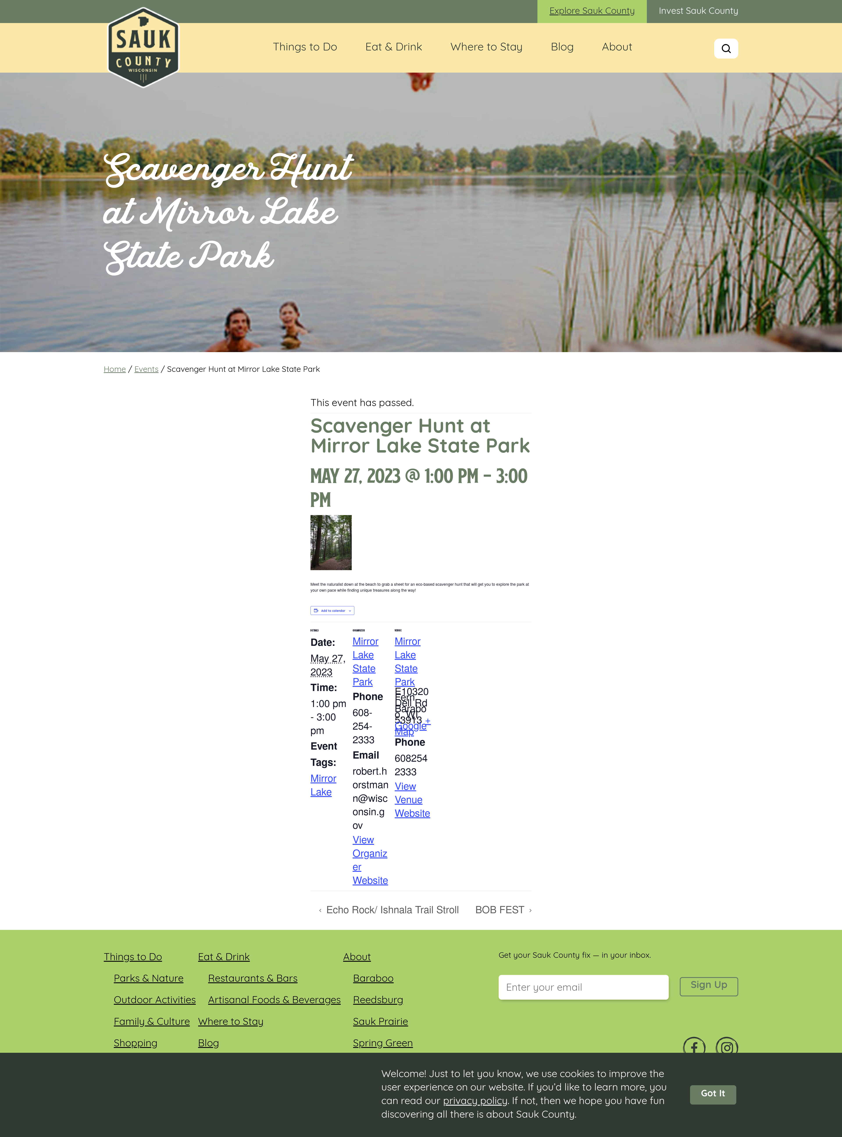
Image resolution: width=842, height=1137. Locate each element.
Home (115, 370)
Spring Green (383, 1044)
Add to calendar (333, 611)
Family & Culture (152, 1022)
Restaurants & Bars (253, 979)
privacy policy (475, 1102)
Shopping (135, 1044)
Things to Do (305, 47)
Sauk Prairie (380, 1022)
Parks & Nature (149, 979)
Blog (562, 47)
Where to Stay (486, 47)
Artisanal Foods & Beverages (274, 1001)
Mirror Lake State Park (365, 660)
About (617, 47)
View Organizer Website (370, 859)
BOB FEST (501, 909)
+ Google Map (413, 725)
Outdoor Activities (155, 1001)
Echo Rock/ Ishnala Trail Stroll (391, 909)
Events (146, 370)
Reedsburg (378, 1001)
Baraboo (373, 979)
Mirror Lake (323, 784)
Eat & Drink (393, 47)
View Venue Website (412, 799)
